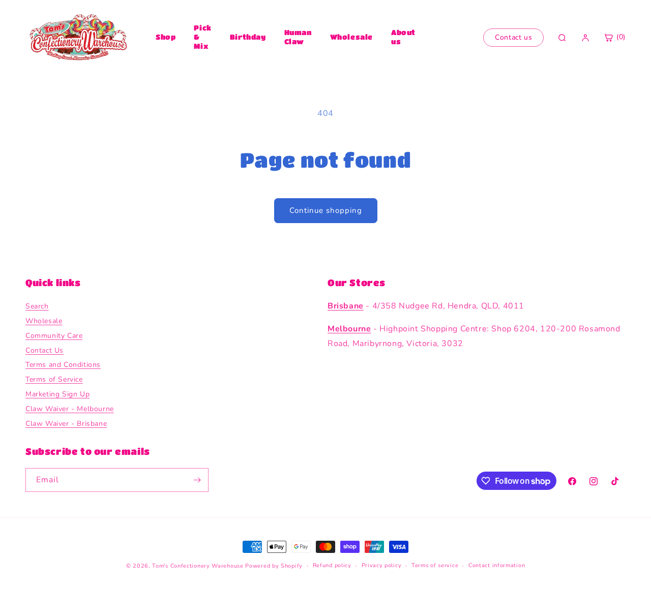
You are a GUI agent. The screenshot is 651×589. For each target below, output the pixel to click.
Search (37, 306)
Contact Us (44, 350)
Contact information (496, 565)
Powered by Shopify (274, 566)
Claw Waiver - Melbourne (69, 409)
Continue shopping (325, 210)
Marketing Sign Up (57, 394)
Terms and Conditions (63, 364)
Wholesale (351, 37)
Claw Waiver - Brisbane (66, 423)
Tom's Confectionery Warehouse (197, 566)
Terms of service (434, 565)
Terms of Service (54, 379)
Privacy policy (382, 565)
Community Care (53, 335)
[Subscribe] (197, 480)
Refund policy (332, 565)
